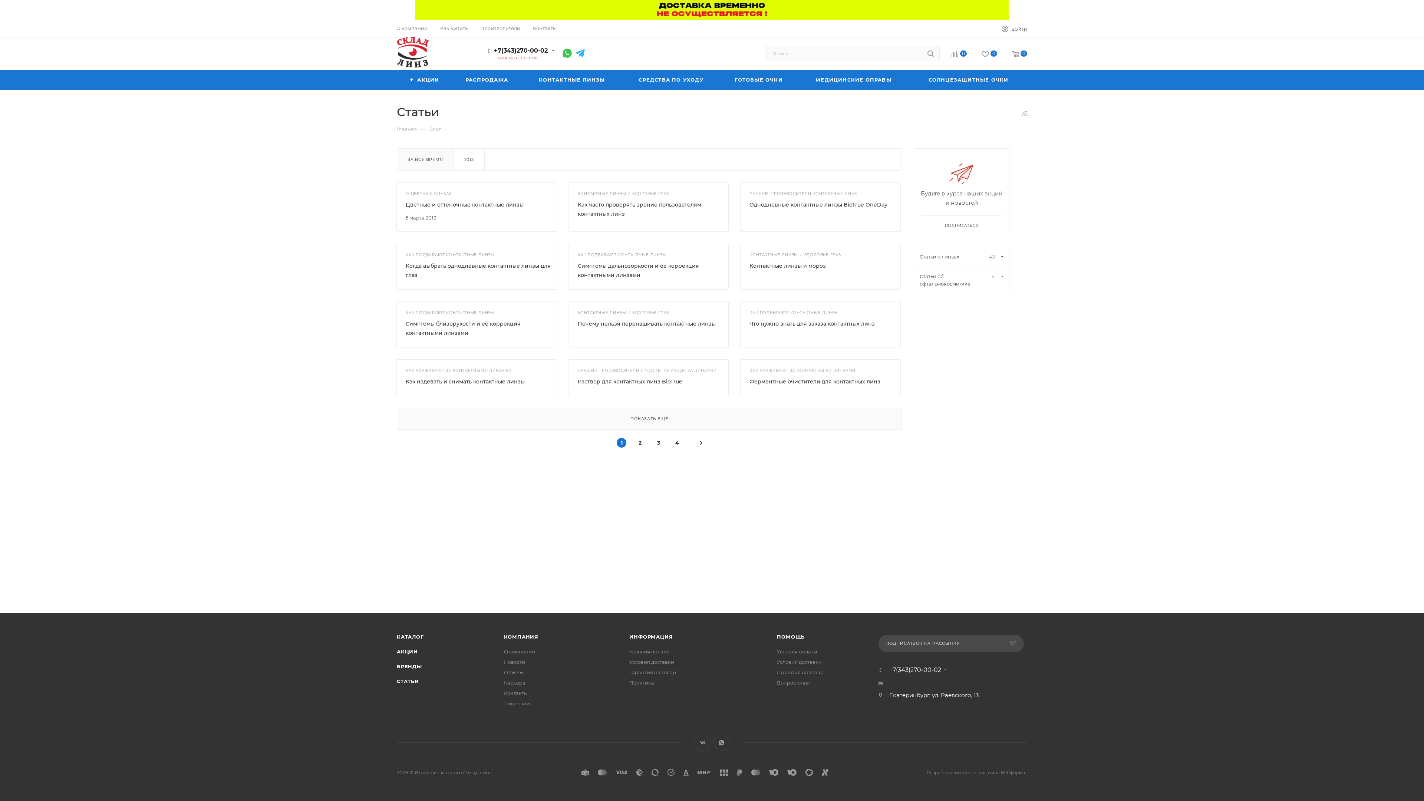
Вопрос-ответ (794, 683)
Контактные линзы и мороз (787, 266)
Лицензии (517, 703)
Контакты (516, 693)
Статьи (408, 681)
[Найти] (931, 53)
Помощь (791, 637)
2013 (469, 159)
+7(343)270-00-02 (521, 50)
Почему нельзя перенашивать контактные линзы (647, 323)
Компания (521, 637)
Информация (651, 637)
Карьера (514, 683)
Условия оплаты (649, 652)
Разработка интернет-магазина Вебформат (977, 772)
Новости (514, 662)
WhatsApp (721, 743)
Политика (641, 683)
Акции (407, 652)
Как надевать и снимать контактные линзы (465, 381)
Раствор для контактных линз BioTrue (630, 381)
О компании (519, 652)
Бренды (409, 666)
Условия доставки (651, 662)
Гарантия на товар (652, 672)
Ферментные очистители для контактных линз (814, 381)
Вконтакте (703, 743)
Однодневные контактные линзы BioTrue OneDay (818, 204)
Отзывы (513, 672)
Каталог (410, 637)
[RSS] (1025, 113)
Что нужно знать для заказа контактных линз (812, 323)
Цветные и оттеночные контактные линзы (465, 204)
